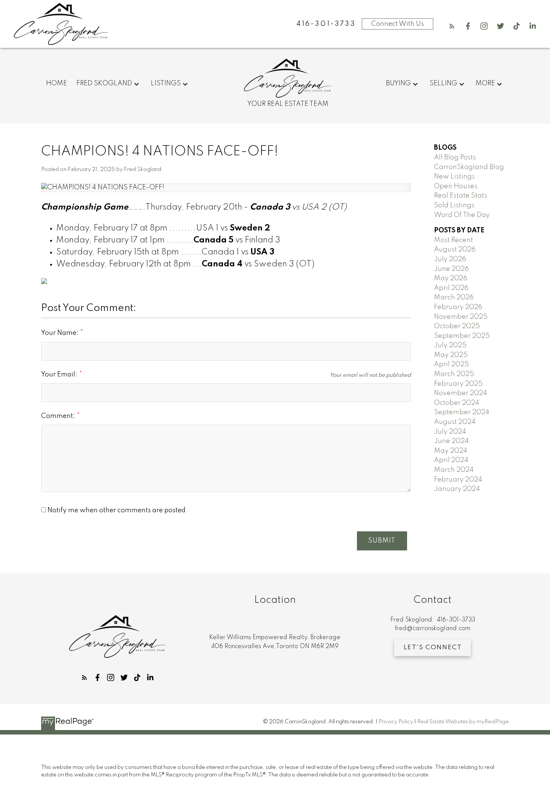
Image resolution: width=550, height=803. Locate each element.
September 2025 (462, 336)
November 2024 (460, 393)
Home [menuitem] (56, 83)
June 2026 (451, 269)
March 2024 (454, 470)
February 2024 (458, 479)
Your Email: (60, 374)
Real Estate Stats (460, 195)
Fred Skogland (104, 83)
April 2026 (451, 288)
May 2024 (450, 451)
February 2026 (458, 307)
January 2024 (457, 489)
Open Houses (455, 186)
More (485, 83)
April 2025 (451, 364)
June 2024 (451, 441)
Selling (443, 83)
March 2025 (454, 374)
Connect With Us (397, 24)
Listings (166, 83)
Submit (381, 540)
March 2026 (454, 297)
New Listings (454, 176)
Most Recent (453, 240)
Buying (398, 83)
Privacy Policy (396, 721)
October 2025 (457, 326)
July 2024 (450, 431)
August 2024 (455, 422)
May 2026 (450, 278)
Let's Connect (433, 647)
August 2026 (455, 249)
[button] (451, 26)
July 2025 (450, 345)
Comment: (59, 416)
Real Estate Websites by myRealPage (463, 721)
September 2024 (461, 412)
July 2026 (450, 259)
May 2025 (451, 355)
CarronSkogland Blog (469, 167)
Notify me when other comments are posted (116, 510)
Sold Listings (454, 205)
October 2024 (456, 403)
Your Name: (60, 333)
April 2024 (451, 460)
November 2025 (461, 317)
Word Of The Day (462, 215)
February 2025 (458, 384)
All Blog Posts (455, 157)
